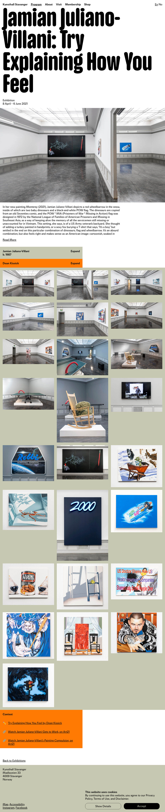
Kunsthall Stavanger (15, 4)
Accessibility (17, 804)
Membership (73, 4)
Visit (59, 4)
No (160, 4)
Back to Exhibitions (14, 760)
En (156, 4)
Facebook (21, 807)
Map (5, 804)
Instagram (8, 807)
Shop (87, 4)
